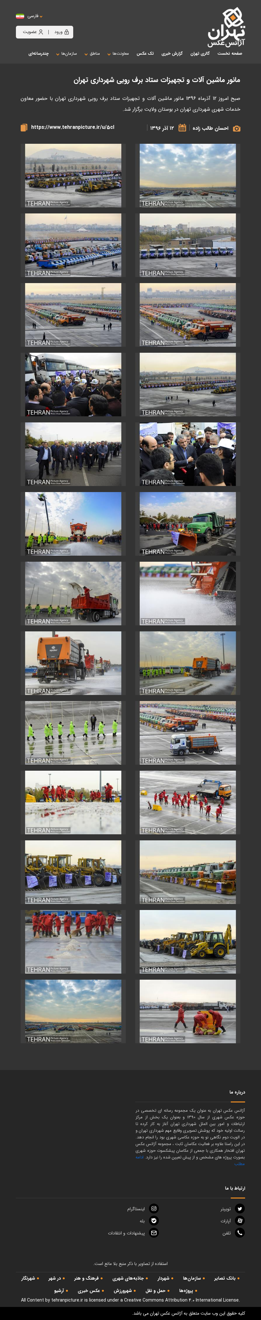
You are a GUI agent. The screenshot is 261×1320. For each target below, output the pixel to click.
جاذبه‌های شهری (128, 1278)
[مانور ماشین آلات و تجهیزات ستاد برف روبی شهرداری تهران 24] (73, 942)
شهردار (163, 1278)
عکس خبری (89, 1290)
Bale (142, 1221)
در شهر (55, 1278)
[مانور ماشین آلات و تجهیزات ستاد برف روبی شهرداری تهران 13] (187, 594)
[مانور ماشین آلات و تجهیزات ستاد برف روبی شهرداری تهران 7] (187, 385)
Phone (226, 1233)
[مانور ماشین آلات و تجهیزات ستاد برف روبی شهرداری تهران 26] (73, 1012)
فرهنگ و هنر (86, 1278)
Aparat (226, 1221)
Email (126, 1233)
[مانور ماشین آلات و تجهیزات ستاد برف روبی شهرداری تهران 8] (73, 385)
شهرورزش (123, 1290)
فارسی (33, 16)
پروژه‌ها (186, 1290)
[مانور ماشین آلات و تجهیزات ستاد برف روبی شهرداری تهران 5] (187, 315)
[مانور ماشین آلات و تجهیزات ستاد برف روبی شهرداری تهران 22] (73, 872)
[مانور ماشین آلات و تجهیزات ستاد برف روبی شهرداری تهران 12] (73, 524)
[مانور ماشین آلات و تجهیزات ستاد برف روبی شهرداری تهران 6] (73, 315)
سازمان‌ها (192, 1278)
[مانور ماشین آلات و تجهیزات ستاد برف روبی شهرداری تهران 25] (187, 1012)
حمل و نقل (155, 1290)
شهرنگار (28, 1278)
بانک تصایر (225, 1278)
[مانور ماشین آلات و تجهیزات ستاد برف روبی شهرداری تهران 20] (73, 803)
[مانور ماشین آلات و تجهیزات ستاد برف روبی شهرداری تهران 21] (187, 872)
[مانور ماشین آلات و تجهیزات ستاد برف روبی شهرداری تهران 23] (187, 942)
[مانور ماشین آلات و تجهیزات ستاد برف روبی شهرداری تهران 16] (73, 663)
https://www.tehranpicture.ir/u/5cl (72, 127)
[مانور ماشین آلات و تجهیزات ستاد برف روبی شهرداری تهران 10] (73, 454)
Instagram (136, 1208)
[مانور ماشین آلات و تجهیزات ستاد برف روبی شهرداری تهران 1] (187, 176)
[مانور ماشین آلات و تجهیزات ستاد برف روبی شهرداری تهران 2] (73, 176)
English (52, 22)
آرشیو (59, 1290)
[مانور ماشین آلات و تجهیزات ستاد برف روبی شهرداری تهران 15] (187, 663)
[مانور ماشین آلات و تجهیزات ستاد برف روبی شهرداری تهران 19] (187, 803)
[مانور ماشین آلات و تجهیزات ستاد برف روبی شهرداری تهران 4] (73, 245)
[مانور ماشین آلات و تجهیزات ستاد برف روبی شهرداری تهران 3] (187, 245)
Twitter (226, 1208)
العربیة (68, 22)
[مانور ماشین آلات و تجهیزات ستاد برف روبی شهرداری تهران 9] (187, 454)
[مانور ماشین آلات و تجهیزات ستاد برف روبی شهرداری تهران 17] (187, 733)
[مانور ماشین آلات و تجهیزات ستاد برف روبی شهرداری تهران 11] (187, 524)
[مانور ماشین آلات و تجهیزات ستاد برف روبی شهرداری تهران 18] (73, 733)
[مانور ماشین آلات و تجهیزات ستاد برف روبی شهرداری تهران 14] (73, 594)
